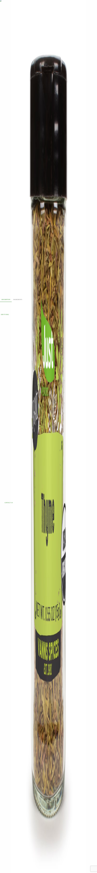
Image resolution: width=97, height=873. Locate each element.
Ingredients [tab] (17, 299)
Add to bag (5, 314)
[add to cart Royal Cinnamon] (5, 380)
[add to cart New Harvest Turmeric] (5, 415)
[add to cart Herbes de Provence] (5, 344)
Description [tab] (6, 299)
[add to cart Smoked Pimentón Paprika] (5, 450)
